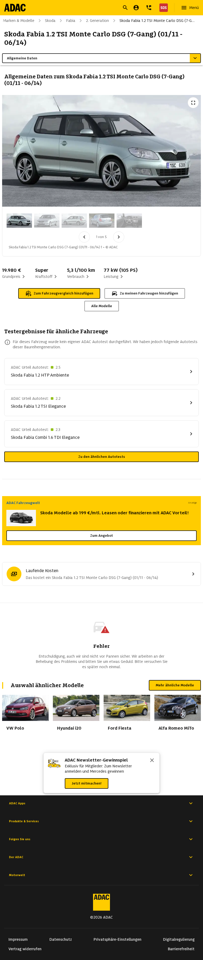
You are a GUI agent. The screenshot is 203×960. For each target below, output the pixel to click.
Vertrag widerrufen (24, 949)
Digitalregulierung (179, 939)
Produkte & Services (24, 821)
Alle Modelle (101, 306)
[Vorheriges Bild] (84, 237)
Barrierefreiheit (181, 949)
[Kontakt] (149, 7)
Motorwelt (17, 875)
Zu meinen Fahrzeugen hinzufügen (149, 293)
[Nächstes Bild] (118, 237)
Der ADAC (16, 857)
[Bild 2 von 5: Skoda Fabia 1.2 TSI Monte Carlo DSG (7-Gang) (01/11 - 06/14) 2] (46, 220)
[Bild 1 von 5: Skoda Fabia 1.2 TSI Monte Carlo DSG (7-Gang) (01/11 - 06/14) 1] (19, 220)
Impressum (18, 939)
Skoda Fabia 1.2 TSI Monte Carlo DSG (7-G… (157, 20)
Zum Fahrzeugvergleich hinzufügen (63, 293)
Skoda (50, 20)
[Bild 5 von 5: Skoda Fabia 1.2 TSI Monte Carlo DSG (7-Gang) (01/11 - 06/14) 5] (129, 220)
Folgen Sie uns (19, 839)
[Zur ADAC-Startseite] (15, 7)
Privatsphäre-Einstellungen (117, 939)
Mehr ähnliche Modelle (175, 685)
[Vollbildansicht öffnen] (193, 102)
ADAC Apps (17, 803)
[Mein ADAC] (136, 7)
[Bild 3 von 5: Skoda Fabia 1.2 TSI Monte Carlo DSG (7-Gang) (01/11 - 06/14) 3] (74, 220)
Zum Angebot (101, 535)
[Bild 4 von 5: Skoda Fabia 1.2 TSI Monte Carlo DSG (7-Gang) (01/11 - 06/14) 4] (101, 220)
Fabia (70, 20)
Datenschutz (60, 939)
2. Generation (97, 20)
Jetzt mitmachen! (87, 783)
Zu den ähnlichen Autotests (101, 456)
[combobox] (95, 8)
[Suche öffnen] (125, 7)
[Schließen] (152, 760)
